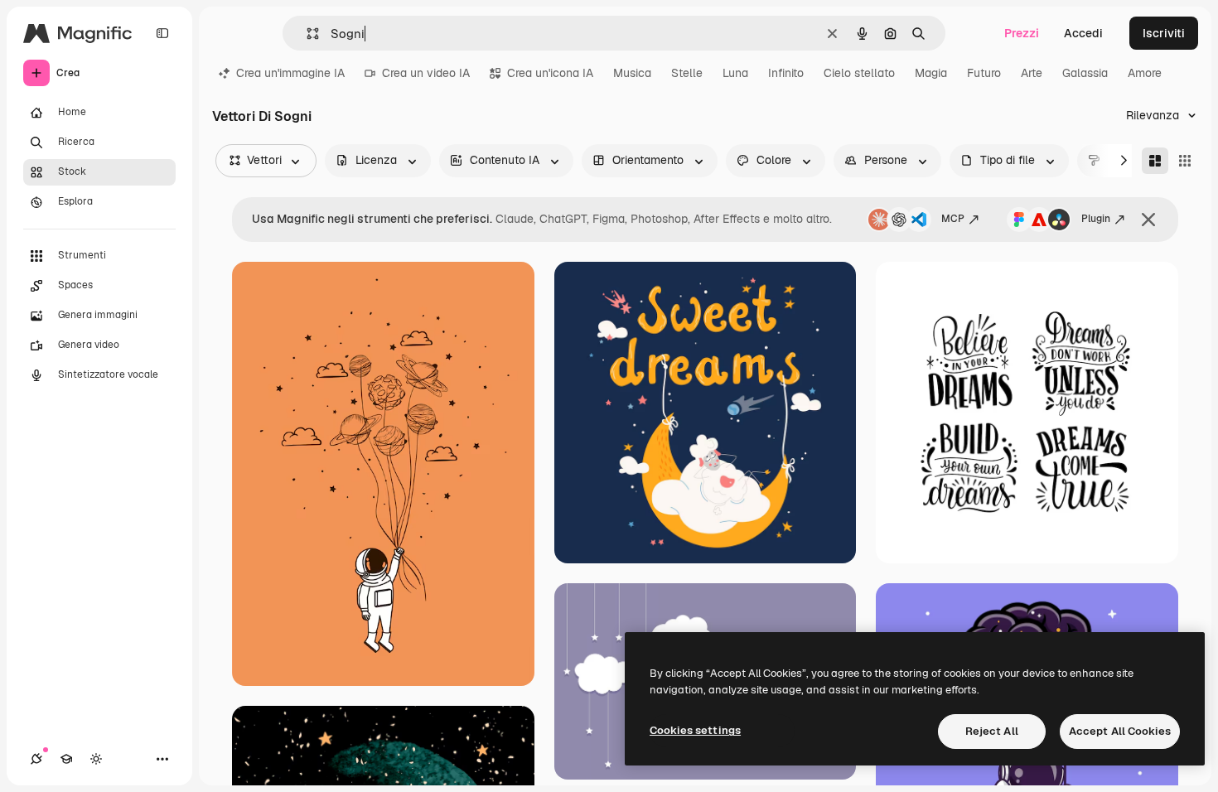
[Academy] (66, 759)
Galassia (1085, 72)
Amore (1145, 72)
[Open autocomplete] (306, 33)
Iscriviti (1164, 33)
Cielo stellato (859, 72)
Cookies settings (695, 730)
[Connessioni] (36, 759)
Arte (1031, 72)
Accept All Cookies (1120, 731)
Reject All (991, 731)
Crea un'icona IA (550, 72)
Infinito (786, 72)
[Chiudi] (1148, 219)
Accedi (1083, 33)
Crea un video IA (426, 72)
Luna (735, 72)
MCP (952, 218)
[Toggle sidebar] (162, 33)
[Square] (1185, 160)
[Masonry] (1155, 160)
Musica (632, 72)
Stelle (687, 72)
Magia (931, 72)
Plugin (1095, 218)
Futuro (984, 72)
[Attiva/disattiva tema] (96, 759)
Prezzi (1021, 33)
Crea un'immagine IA (290, 72)
